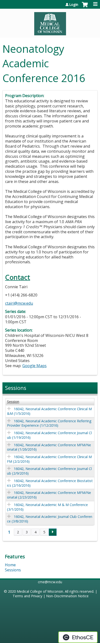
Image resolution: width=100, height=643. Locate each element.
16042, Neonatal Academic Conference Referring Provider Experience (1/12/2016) (49, 423)
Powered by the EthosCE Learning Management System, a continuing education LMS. (78, 637)
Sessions (13, 570)
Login (73, 4)
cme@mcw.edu (50, 582)
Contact (17, 277)
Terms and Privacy (27, 596)
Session (13, 402)
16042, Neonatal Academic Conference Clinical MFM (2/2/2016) (49, 459)
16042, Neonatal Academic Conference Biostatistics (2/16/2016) (50, 483)
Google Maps (34, 365)
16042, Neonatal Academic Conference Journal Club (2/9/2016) (49, 471)
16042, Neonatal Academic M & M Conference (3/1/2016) (47, 507)
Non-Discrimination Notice (67, 596)
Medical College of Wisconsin (40, 591)
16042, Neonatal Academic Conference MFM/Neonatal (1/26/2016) (49, 447)
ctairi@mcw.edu (19, 303)
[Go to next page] (53, 532)
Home (10, 564)
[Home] (50, 22)
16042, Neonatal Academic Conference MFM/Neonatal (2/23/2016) (49, 494)
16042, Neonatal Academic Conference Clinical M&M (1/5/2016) (49, 411)
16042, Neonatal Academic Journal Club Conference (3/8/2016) (49, 518)
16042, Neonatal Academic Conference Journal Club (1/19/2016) (49, 435)
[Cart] (85, 7)
